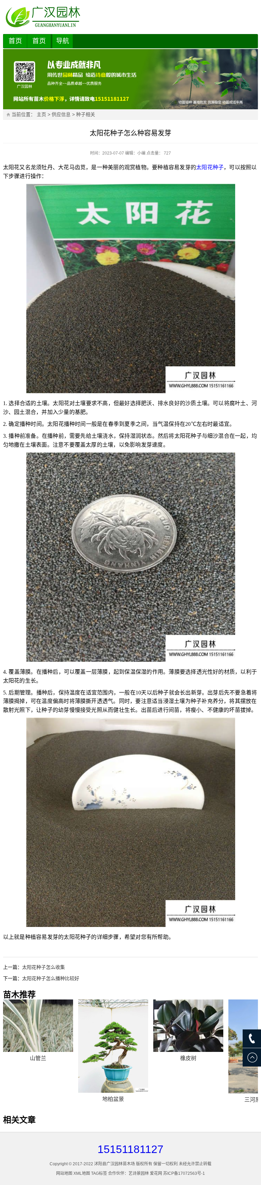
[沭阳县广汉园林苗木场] (130, 17)
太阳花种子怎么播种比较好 (50, 978)
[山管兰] (38, 1025)
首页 (15, 41)
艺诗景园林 (138, 1173)
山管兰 (38, 1058)
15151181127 (130, 1149)
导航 (62, 41)
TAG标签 (99, 1173)
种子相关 (85, 114)
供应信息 (61, 114)
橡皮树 (188, 1058)
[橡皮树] (188, 1025)
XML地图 (81, 1173)
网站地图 (64, 1173)
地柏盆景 (113, 1099)
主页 (41, 114)
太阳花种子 (210, 167)
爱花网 (156, 1173)
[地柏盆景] (113, 1046)
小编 (141, 153)
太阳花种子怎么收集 (43, 967)
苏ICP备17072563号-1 (184, 1173)
